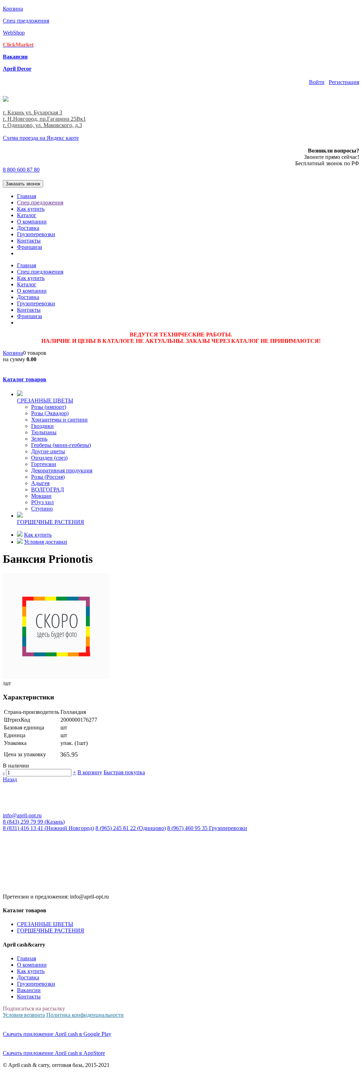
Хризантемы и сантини (59, 420)
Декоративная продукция (61, 470)
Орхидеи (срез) (49, 458)
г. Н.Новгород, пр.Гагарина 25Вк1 (44, 119)
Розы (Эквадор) (50, 413)
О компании (32, 222)
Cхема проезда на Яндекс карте (41, 138)
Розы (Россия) (48, 477)
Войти (317, 82)
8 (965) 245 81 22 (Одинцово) (130, 828)
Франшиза (29, 247)
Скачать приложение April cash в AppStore (54, 1053)
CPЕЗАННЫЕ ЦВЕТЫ (45, 924)
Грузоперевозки (36, 234)
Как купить (31, 209)
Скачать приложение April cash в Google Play (57, 1034)
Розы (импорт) (48, 407)
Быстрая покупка (124, 772)
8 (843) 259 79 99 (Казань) (34, 822)
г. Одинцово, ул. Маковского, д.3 (42, 125)
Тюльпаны (44, 432)
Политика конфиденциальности (85, 1015)
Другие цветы (48, 451)
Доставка (28, 228)
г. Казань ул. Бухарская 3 (32, 112)
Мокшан (41, 496)
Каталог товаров (24, 379)
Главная (26, 196)
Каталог (26, 215)
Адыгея (40, 483)
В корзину (89, 772)
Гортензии (43, 464)
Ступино (42, 509)
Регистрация (344, 82)
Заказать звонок (23, 183)
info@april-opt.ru (22, 815)
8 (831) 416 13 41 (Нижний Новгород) (48, 828)
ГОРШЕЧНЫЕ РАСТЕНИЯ (50, 930)
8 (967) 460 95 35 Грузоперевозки (207, 828)
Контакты (29, 241)
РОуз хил (42, 502)
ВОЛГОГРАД (47, 490)
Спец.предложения (40, 202)
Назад (10, 779)
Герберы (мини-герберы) (61, 445)
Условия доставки (45, 542)
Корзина (13, 353)
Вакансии (29, 990)
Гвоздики (42, 426)
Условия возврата (24, 1015)
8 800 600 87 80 (21, 170)
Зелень (39, 439)
